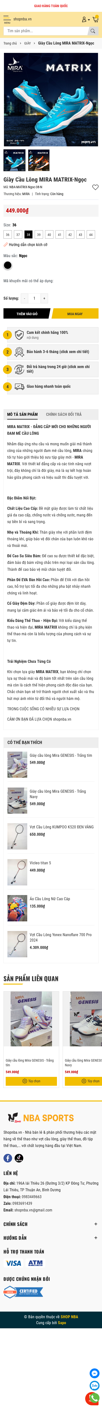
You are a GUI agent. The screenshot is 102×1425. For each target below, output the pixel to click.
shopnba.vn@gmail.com (33, 1210)
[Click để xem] (51, 99)
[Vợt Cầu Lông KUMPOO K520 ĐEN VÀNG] (17, 836)
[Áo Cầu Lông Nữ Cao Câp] (17, 908)
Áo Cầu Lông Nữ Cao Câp (50, 899)
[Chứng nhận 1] (23, 1292)
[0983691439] (94, 1398)
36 (7, 235)
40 (49, 235)
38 (28, 235)
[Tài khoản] (85, 19)
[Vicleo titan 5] (17, 872)
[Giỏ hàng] (95, 19)
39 (39, 235)
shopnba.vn (22, 19)
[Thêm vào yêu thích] (54, 1008)
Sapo (62, 1322)
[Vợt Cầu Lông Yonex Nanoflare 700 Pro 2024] (17, 944)
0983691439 (22, 1203)
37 (18, 235)
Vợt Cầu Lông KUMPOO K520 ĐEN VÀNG (62, 827)
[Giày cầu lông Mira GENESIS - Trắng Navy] (17, 801)
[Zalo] (95, 1386)
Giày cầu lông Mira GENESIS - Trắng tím (61, 755)
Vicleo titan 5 (40, 863)
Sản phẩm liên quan (30, 978)
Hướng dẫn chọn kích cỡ (28, 244)
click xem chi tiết (74, 351)
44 (91, 235)
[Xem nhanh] (54, 998)
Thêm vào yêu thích (95, 187)
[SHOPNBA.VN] (40, 1117)
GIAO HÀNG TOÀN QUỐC (51, 6)
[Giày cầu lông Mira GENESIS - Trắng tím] (17, 765)
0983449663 (32, 1196)
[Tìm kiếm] (92, 31)
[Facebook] (7, 1158)
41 (59, 235)
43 (80, 235)
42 (70, 235)
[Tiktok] (19, 1158)
